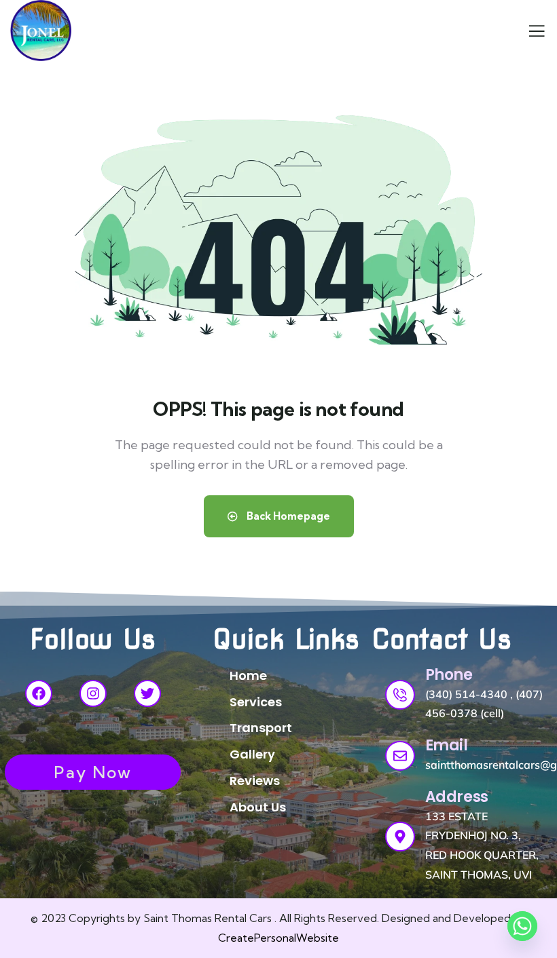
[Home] (40, 30)
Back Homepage (287, 516)
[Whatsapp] (522, 926)
